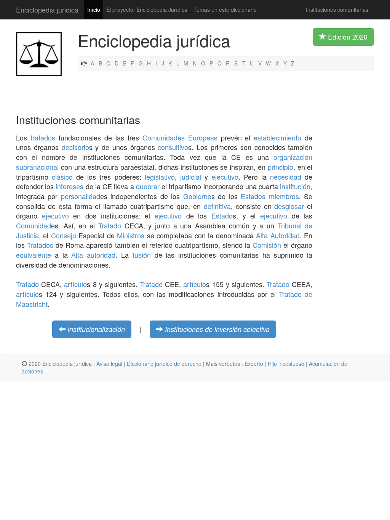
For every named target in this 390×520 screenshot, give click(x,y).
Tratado (109, 225)
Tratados (40, 245)
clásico (62, 177)
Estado (222, 215)
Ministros (130, 235)
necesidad (285, 177)
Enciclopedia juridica (47, 9)
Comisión (267, 245)
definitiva (217, 206)
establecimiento (277, 137)
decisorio (75, 147)
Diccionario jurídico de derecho (164, 363)
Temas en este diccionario (225, 9)
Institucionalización (96, 329)
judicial (190, 177)
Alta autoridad (93, 255)
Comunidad (33, 225)
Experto (254, 363)
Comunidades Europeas (179, 137)
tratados (42, 137)
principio (280, 167)
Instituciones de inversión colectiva (217, 329)
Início (93, 9)
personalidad (80, 196)
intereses (69, 186)
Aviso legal (109, 363)
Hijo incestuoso (286, 363)
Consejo (63, 235)
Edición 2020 (347, 36)
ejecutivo (224, 177)
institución (295, 186)
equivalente (33, 255)
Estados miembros (270, 196)
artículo (75, 284)
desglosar (289, 206)
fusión (142, 255)
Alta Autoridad (278, 235)
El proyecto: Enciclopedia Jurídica (146, 9)
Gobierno (197, 196)
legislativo (160, 177)
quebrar (148, 186)
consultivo (173, 147)
